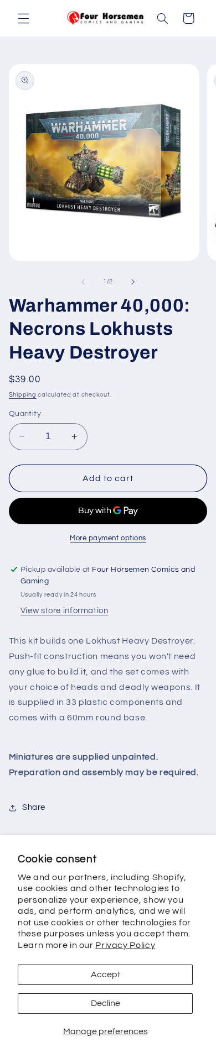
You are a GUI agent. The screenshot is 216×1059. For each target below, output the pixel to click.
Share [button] (33, 807)
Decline (105, 1003)
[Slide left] (83, 282)
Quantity (25, 414)
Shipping (23, 395)
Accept (105, 974)
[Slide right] (133, 282)
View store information (64, 611)
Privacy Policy (125, 945)
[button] (23, 18)
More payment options (108, 538)
